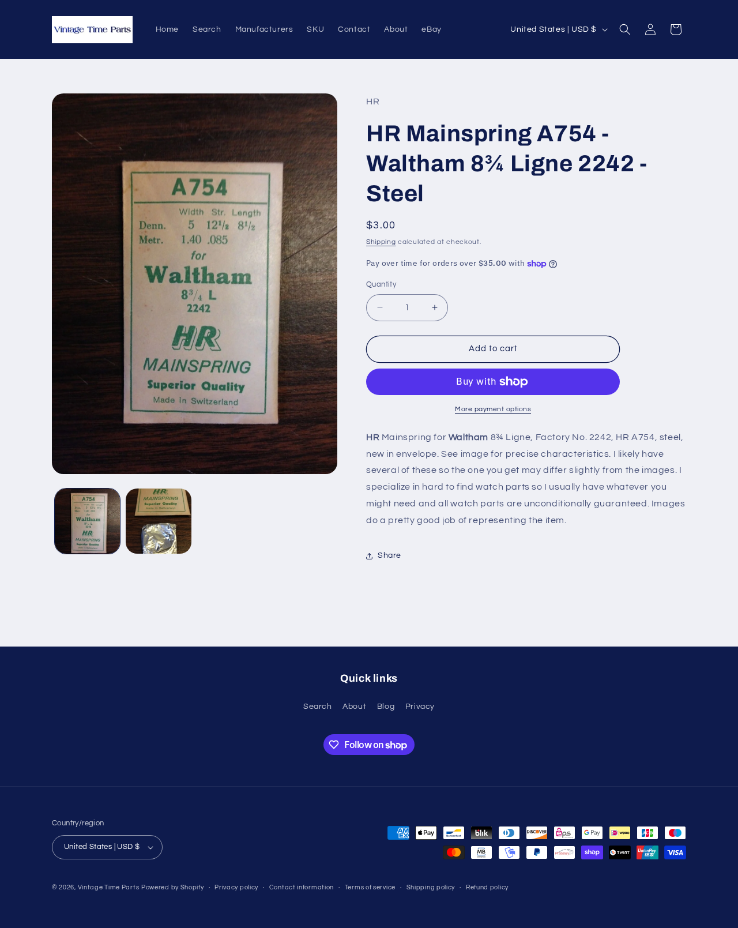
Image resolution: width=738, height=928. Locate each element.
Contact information (301, 887)
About (354, 706)
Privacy (420, 706)
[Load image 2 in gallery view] (158, 521)
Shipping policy (430, 887)
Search (317, 706)
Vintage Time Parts (109, 887)
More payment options (493, 409)
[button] (625, 29)
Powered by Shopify (172, 887)
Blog (385, 706)
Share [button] (389, 555)
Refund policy (487, 887)
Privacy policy (236, 887)
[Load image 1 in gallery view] (87, 521)
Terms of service (370, 887)
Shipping (381, 242)
